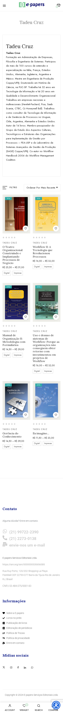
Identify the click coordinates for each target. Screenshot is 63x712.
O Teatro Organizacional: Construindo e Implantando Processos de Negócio (13, 255)
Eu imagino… (41, 433)
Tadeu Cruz (10, 242)
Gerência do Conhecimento (12, 435)
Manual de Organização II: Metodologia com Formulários (14, 340)
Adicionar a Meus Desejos (26, 228)
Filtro (13, 187)
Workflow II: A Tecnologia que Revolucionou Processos (42, 251)
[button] (58, 5)
